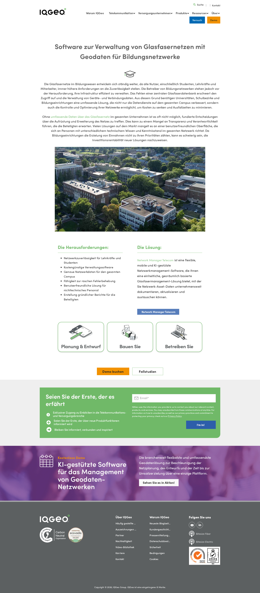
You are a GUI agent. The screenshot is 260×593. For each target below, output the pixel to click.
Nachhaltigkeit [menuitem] (124, 541)
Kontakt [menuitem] (120, 559)
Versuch (197, 20)
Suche (200, 4)
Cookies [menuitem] (154, 559)
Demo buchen (113, 371)
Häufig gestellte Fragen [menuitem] (126, 523)
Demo (213, 20)
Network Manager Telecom (155, 260)
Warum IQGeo (95, 13)
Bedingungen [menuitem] (157, 553)
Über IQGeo (124, 517)
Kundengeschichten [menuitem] (160, 529)
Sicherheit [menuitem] (155, 547)
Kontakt (216, 5)
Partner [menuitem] (120, 535)
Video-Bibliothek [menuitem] (125, 547)
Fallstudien (147, 371)
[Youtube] (192, 525)
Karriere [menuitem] (120, 553)
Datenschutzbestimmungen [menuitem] (160, 541)
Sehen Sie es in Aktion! (159, 482)
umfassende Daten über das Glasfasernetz (80, 116)
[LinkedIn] (200, 525)
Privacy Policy (175, 415)
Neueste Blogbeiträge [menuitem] (160, 523)
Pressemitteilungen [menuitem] (160, 535)
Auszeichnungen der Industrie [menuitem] (126, 529)
